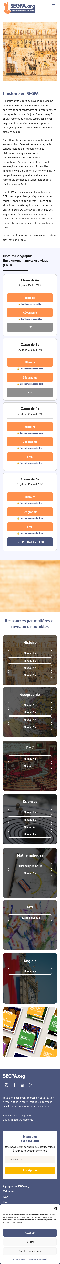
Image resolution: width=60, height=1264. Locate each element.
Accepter (30, 1232)
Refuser (30, 1241)
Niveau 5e (30, 660)
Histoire (30, 298)
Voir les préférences (30, 1251)
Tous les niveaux (30, 918)
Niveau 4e (30, 668)
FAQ (5, 1196)
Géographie (30, 312)
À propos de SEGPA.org (16, 1186)
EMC (30, 457)
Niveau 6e (30, 653)
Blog (5, 1202)
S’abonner (8, 1191)
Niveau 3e (30, 675)
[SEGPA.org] (20, 12)
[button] (55, 1208)
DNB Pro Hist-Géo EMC (30, 542)
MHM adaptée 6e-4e (30, 866)
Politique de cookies (19, 1259)
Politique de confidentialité (37, 1259)
